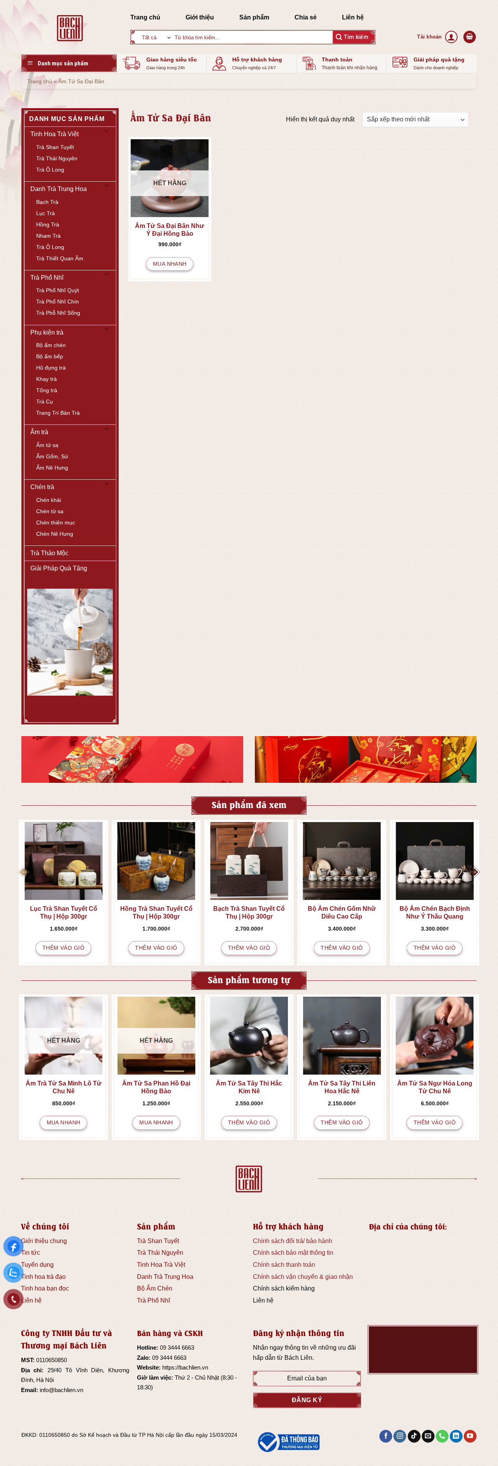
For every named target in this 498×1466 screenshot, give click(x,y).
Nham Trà (48, 236)
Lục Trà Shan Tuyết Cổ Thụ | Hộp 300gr (63, 912)
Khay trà (46, 379)
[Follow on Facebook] (385, 1436)
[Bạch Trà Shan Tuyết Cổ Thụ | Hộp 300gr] (249, 861)
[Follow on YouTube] (470, 1436)
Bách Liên (298, 1357)
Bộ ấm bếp (49, 356)
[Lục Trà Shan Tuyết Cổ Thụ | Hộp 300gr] (63, 861)
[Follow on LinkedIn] (456, 1436)
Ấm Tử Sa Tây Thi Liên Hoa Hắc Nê (341, 1087)
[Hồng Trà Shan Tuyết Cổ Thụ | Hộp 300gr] (156, 861)
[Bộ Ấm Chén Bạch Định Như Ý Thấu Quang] (435, 861)
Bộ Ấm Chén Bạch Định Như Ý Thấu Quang (435, 912)
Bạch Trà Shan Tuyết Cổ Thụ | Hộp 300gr (249, 912)
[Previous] (24, 872)
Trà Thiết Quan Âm (59, 258)
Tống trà (46, 390)
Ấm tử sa (47, 445)
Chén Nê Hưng (54, 534)
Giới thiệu (200, 17)
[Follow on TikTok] (414, 1436)
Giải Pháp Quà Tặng (58, 568)
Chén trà (42, 487)
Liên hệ (353, 17)
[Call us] (442, 1436)
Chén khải (48, 500)
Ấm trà (39, 432)
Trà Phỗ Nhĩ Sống (58, 313)
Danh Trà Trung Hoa (58, 189)
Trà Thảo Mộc (49, 553)
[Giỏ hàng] (469, 37)
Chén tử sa (49, 511)
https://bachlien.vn (185, 1367)
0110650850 (51, 1360)
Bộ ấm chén (51, 345)
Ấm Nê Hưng (52, 468)
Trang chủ (145, 17)
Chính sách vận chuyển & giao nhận (303, 1276)
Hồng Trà (47, 224)
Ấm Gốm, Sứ (52, 456)
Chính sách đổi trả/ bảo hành (292, 1241)
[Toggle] (106, 134)
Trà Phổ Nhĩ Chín (57, 301)
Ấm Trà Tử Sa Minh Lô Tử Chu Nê (64, 1087)
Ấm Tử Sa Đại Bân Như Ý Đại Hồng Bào (169, 230)
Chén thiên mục (55, 522)
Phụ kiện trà (46, 332)
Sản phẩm (254, 17)
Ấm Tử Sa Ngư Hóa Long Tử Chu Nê (434, 1087)
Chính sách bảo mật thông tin (293, 1252)
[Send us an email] (428, 1436)
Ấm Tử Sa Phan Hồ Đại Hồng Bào (156, 1087)
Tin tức (30, 1252)
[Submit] (352, 37)
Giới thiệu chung (44, 1241)
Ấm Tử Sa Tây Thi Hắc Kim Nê (249, 1087)
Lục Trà (45, 213)
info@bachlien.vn (61, 1390)
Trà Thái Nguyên (56, 158)
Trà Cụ (44, 401)
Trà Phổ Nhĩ (46, 277)
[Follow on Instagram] (399, 1436)
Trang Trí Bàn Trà (58, 413)
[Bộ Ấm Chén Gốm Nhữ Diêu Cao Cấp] (342, 861)
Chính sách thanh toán (284, 1264)
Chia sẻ (306, 17)
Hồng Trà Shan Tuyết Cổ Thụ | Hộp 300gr (156, 912)
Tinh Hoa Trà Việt (54, 134)
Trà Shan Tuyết (55, 147)
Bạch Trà (47, 202)
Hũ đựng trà (51, 368)
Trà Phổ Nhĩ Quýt (57, 290)
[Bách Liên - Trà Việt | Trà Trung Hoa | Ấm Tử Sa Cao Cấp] (70, 28)
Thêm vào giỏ (63, 948)
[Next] (474, 872)
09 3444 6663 (177, 1347)
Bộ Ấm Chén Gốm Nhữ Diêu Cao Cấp (342, 912)
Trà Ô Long (50, 170)
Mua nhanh (170, 264)
